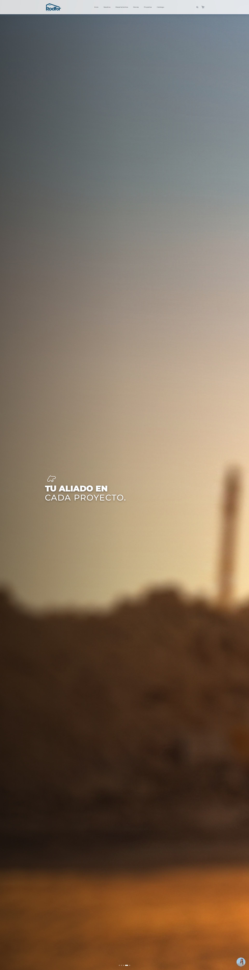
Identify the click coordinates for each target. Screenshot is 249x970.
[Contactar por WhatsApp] (241, 962)
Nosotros (107, 7)
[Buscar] (197, 7)
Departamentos (122, 7)
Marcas (136, 7)
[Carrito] (203, 7)
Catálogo (160, 7)
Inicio (96, 7)
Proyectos (148, 7)
